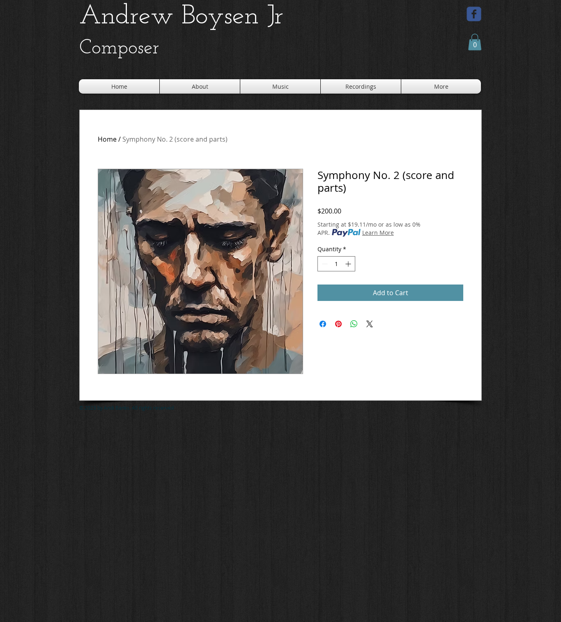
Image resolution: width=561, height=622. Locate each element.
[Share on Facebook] (323, 324)
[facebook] (474, 14)
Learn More (378, 232)
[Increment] (349, 264)
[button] (475, 42)
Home (107, 139)
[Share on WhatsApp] (354, 324)
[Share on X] (370, 324)
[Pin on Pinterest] (338, 324)
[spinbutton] (336, 264)
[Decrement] (324, 264)
